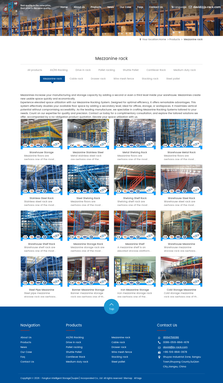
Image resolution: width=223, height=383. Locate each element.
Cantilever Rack (75, 357)
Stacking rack (120, 357)
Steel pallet (118, 362)
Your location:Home (154, 39)
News (23, 347)
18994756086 (171, 337)
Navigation (30, 325)
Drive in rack (73, 342)
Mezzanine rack (121, 337)
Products (174, 39)
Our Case (26, 352)
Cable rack (118, 342)
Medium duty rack (77, 362)
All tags (138, 378)
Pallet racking (74, 347)
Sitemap (127, 378)
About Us (25, 337)
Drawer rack (119, 347)
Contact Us (27, 362)
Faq (22, 357)
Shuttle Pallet (74, 352)
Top (111, 309)
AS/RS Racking (75, 337)
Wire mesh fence (122, 352)
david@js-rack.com (207, 7)
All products (34, 70)
